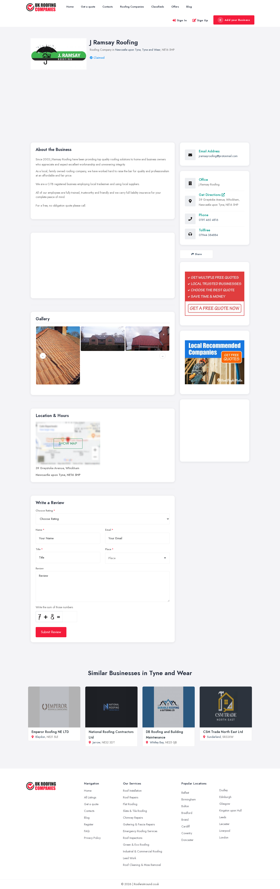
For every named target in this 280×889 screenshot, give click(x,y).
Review (40, 568)
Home (70, 7)
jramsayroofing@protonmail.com (218, 156)
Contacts (107, 7)
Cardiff (185, 826)
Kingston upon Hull (230, 810)
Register (88, 824)
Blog (189, 7)
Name (39, 530)
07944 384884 (208, 235)
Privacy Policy (92, 838)
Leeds (222, 817)
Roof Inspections (132, 838)
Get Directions (210, 194)
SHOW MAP (68, 443)
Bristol (185, 820)
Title (38, 549)
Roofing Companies (132, 7)
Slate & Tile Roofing (135, 811)
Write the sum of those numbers (54, 607)
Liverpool (224, 831)
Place (108, 549)
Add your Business (237, 20)
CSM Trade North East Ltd (223, 731)
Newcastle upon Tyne (127, 50)
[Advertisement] (154, 100)
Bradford (186, 813)
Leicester (224, 824)
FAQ (87, 831)
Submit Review (51, 632)
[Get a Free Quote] (214, 294)
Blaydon (40, 737)
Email (108, 530)
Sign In (182, 20)
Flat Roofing (130, 804)
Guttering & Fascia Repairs (139, 824)
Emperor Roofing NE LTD (50, 731)
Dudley (223, 790)
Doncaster (187, 840)
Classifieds (157, 7)
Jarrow (96, 742)
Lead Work (129, 858)
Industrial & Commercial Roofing (142, 851)
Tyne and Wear (151, 50)
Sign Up (202, 20)
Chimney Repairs (133, 818)
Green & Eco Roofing (136, 845)
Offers (175, 7)
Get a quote (88, 7)
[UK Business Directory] (214, 362)
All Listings (90, 797)
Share (198, 254)
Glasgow (224, 804)
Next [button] (162, 356)
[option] (103, 338)
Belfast (185, 793)
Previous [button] (43, 356)
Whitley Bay (157, 742)
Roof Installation (132, 791)
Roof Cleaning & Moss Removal (142, 865)
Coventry (186, 833)
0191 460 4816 (208, 220)
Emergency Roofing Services (140, 831)
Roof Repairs (130, 797)
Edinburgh (225, 797)
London (223, 837)
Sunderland (214, 737)
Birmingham (188, 799)
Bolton (185, 806)
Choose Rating (44, 510)
